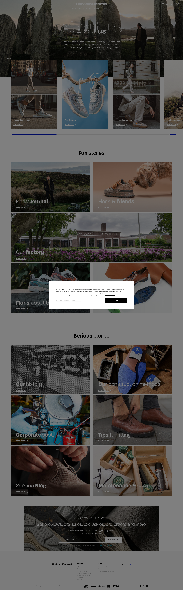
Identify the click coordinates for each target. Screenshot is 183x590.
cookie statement (110, 295)
